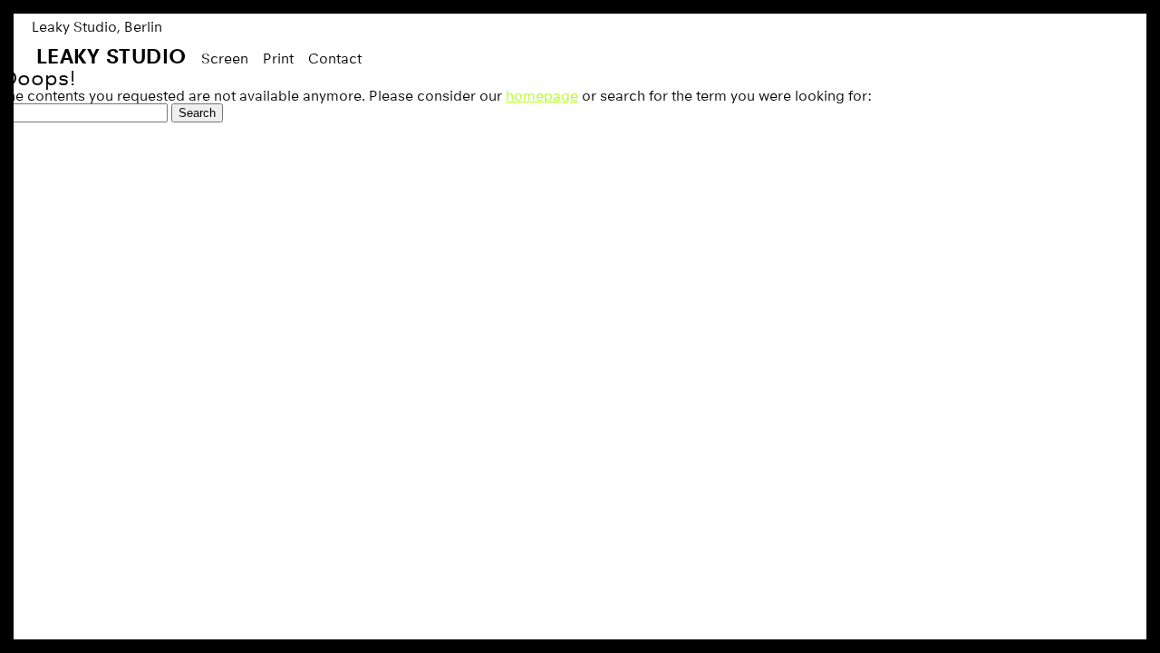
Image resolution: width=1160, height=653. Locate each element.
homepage (542, 95)
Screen (224, 58)
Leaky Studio (111, 56)
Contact (335, 58)
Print (278, 58)
